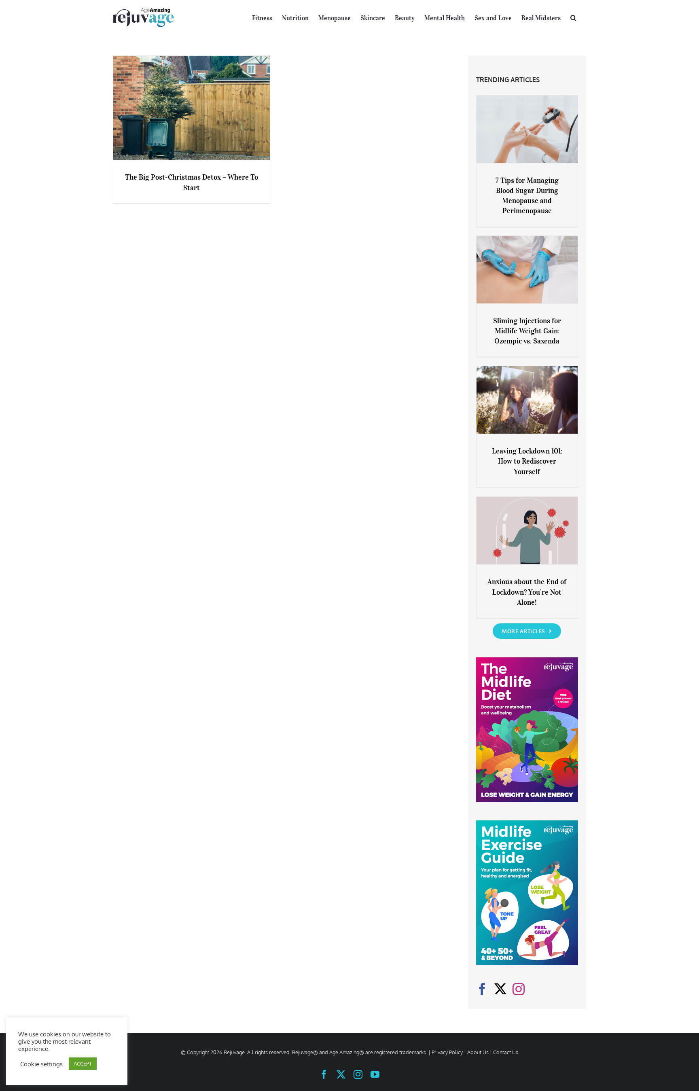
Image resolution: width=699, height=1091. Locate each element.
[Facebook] (482, 989)
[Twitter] (500, 989)
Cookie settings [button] (41, 1064)
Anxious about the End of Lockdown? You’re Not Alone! (526, 591)
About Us (478, 1052)
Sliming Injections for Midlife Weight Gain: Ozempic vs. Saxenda (527, 330)
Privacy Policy (447, 1052)
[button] (573, 17)
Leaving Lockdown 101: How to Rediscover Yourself (527, 461)
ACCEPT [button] (83, 1063)
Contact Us (505, 1052)
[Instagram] (519, 989)
